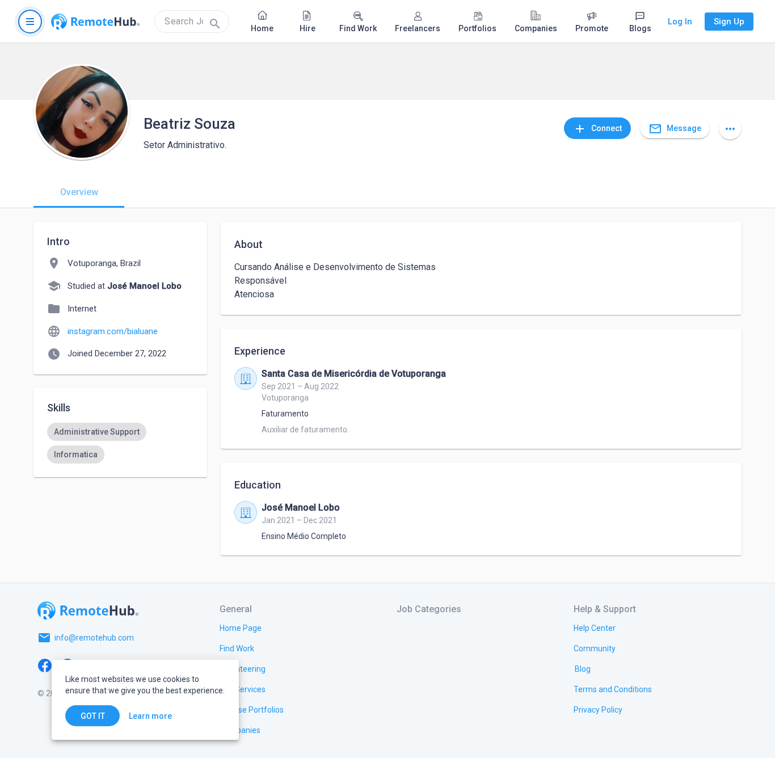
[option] (96, 432)
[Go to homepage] (95, 21)
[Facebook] (44, 665)
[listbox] (120, 443)
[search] (191, 21)
